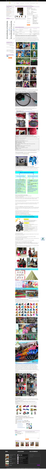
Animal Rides (7, 7)
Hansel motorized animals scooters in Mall (12, 463)
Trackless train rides (8, 10)
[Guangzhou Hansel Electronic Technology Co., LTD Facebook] (19, 455)
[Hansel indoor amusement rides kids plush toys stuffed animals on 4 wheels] (22, 444)
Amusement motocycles (9, 8)
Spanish (38, 0)
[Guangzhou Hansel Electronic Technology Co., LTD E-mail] (16, 434)
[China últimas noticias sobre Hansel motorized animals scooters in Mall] (7, 464)
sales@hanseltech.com (9, 0)
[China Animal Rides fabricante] (10, 2)
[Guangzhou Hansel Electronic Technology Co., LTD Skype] (15, 434)
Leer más (11, 461)
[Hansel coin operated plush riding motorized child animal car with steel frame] (37, 444)
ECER (25, 468)
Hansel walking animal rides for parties (13, 459)
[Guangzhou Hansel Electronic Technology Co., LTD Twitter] (21, 455)
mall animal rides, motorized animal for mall (13, 455)
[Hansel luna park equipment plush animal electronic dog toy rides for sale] (32, 444)
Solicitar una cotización (33, 0)
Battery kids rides (8, 9)
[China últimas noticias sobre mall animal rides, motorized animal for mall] (7, 456)
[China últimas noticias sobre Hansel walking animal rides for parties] (7, 460)
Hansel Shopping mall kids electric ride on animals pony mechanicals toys (21, 19)
